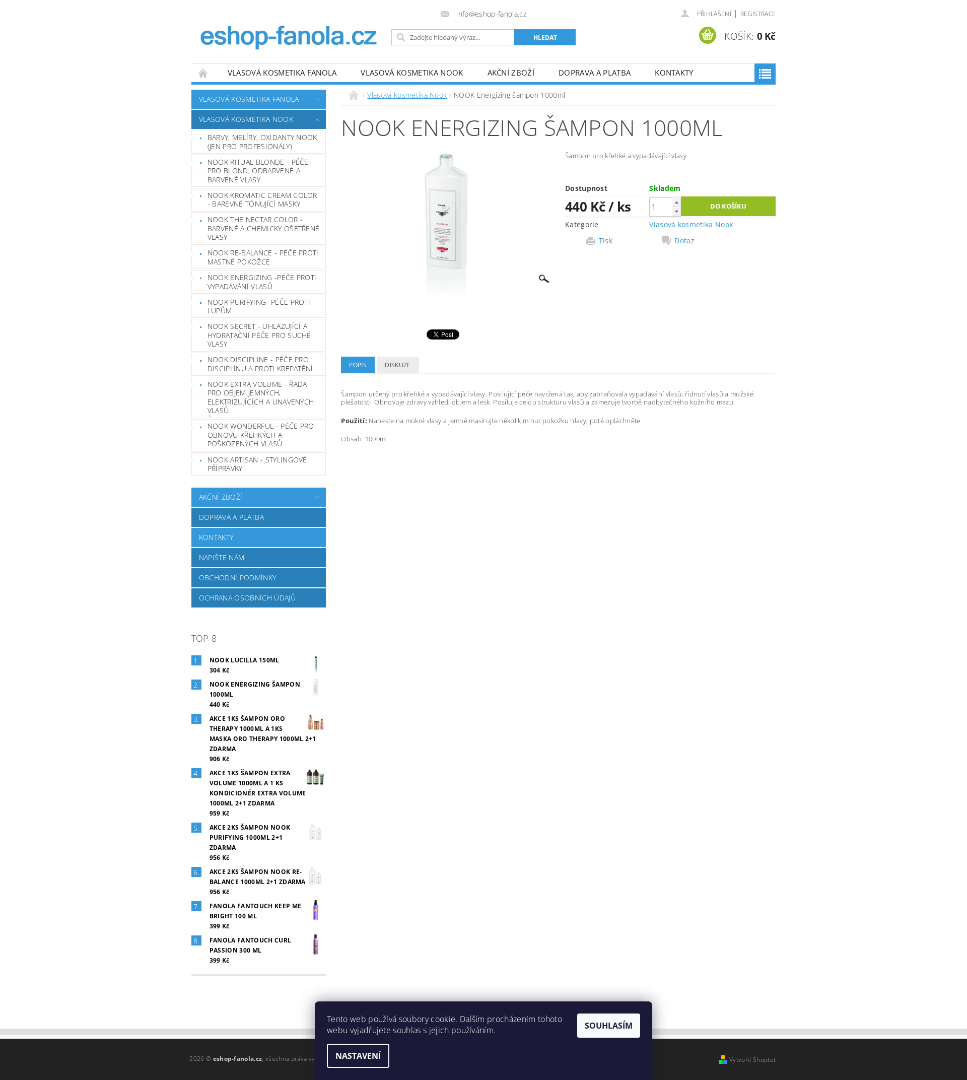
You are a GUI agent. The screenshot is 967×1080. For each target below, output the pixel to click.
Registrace (758, 14)
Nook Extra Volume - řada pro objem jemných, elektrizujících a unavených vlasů (261, 397)
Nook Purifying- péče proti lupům (259, 306)
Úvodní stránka (203, 73)
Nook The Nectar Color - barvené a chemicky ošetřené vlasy (264, 228)
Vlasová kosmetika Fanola (282, 73)
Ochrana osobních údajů (247, 597)
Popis (358, 365)
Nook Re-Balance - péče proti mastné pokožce (263, 257)
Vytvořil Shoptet (752, 1059)
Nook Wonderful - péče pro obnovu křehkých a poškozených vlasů (261, 434)
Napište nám (222, 557)
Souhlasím (609, 1025)
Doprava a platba (595, 73)
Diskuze (397, 365)
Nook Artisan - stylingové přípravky (257, 464)
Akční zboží (511, 73)
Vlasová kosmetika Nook (412, 73)
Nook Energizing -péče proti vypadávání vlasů (262, 282)
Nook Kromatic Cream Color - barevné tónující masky (262, 199)
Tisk (605, 240)
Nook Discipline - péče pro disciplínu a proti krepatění (260, 364)
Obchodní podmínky (237, 577)
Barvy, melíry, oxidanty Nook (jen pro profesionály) (262, 141)
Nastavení (358, 1055)
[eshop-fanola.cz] (289, 27)
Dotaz (684, 240)
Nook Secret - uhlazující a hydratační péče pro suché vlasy (259, 335)
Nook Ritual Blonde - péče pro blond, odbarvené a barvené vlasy (258, 170)
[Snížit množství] (676, 211)
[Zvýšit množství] (676, 202)
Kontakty (674, 73)
